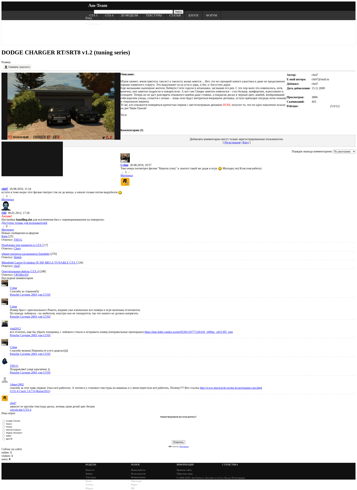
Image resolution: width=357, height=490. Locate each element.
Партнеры (136, 481)
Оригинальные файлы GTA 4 (20, 271)
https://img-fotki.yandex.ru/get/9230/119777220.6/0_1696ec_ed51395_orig (188, 331)
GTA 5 (93, 15)
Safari (8, 436)
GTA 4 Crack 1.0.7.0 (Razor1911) (30, 391)
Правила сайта (184, 470)
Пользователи (138, 473)
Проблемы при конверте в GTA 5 (22, 245)
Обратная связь (185, 473)
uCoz (220, 477)
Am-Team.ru (197, 477)
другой (9, 439)
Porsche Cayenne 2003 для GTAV (30, 294)
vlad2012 (15, 328)
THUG (18, 239)
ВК (132, 488)
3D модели (129, 15)
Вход (89, 18)
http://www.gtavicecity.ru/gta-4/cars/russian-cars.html (231, 387)
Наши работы (138, 470)
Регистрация (94, 24)
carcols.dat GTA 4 (20, 409)
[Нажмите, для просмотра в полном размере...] (32, 90)
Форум (211, 15)
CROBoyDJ (21, 274)
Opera (9, 424)
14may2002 (17, 384)
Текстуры (154, 15)
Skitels (18, 257)
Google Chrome (13, 421)
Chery (17, 248)
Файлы (89, 473)
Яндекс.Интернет (14, 433)
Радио (134, 484)
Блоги (193, 15)
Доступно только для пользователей (24, 223)
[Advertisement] (178, 33)
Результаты (184, 447)
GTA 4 (109, 15)
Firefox (9, 427)
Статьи (175, 15)
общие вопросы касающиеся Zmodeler (25, 253)
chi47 (17, 266)
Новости (90, 470)
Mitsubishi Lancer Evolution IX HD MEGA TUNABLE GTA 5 (39, 262)
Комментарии (138, 477)
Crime (13, 288)
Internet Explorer (13, 430)
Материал (126, 175)
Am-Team (97, 5)
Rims (4, 236)
